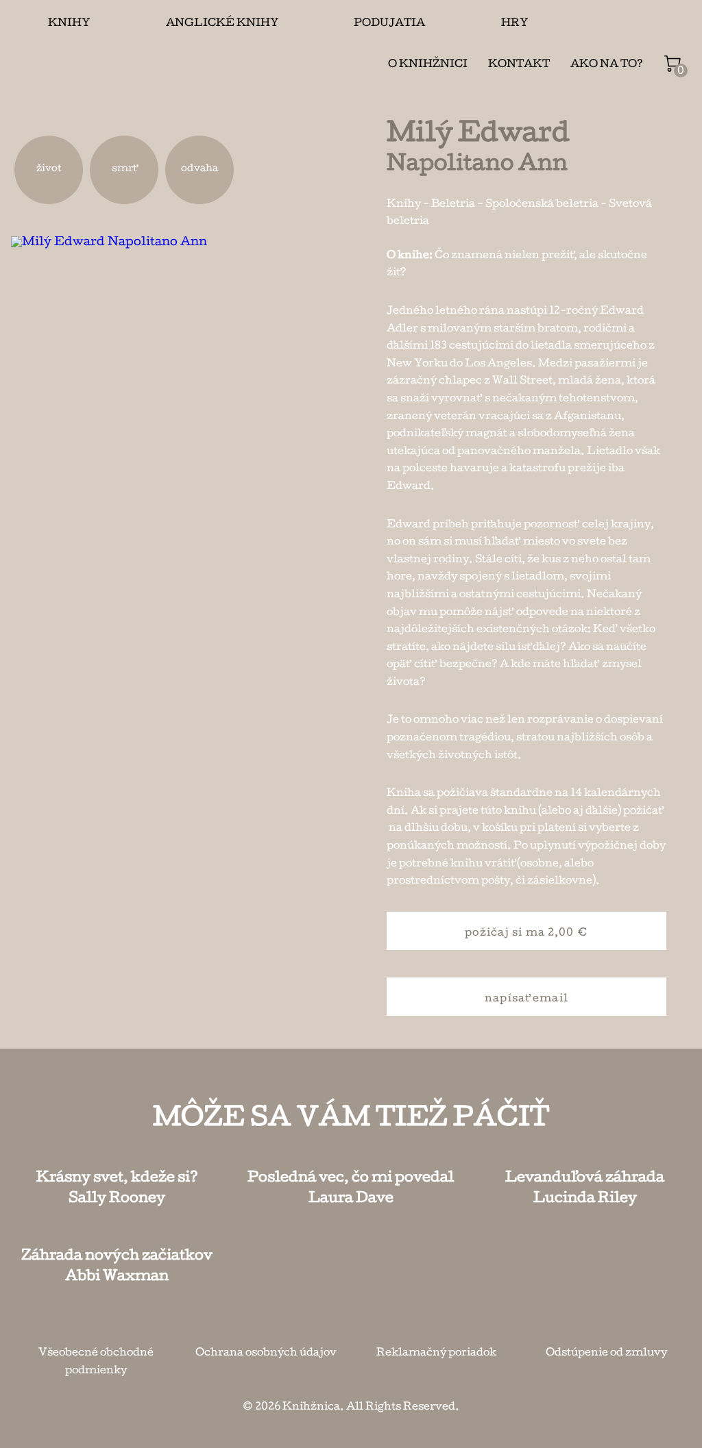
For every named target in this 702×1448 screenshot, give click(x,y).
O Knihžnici (428, 65)
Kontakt (519, 65)
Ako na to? (606, 65)
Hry (514, 24)
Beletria (453, 205)
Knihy (69, 24)
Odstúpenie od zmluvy (606, 1353)
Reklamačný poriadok (436, 1353)
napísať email (526, 999)
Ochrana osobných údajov (266, 1353)
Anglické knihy (222, 24)
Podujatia (389, 24)
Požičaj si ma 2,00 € (526, 933)
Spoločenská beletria (541, 205)
